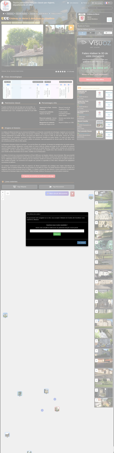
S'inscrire (57, 234)
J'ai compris (81, 242)
